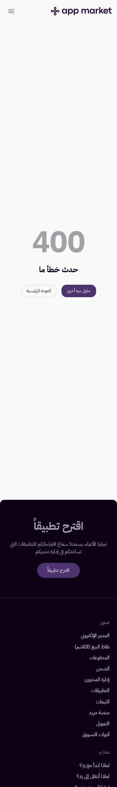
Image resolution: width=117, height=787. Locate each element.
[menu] (11, 11)
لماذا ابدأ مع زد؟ (95, 766)
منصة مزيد (99, 713)
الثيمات (103, 702)
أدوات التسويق (96, 735)
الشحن (103, 669)
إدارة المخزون (97, 680)
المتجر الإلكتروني (95, 636)
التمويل (103, 724)
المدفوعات (100, 658)
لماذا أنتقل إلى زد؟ (93, 777)
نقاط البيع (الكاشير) (92, 647)
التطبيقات (100, 691)
